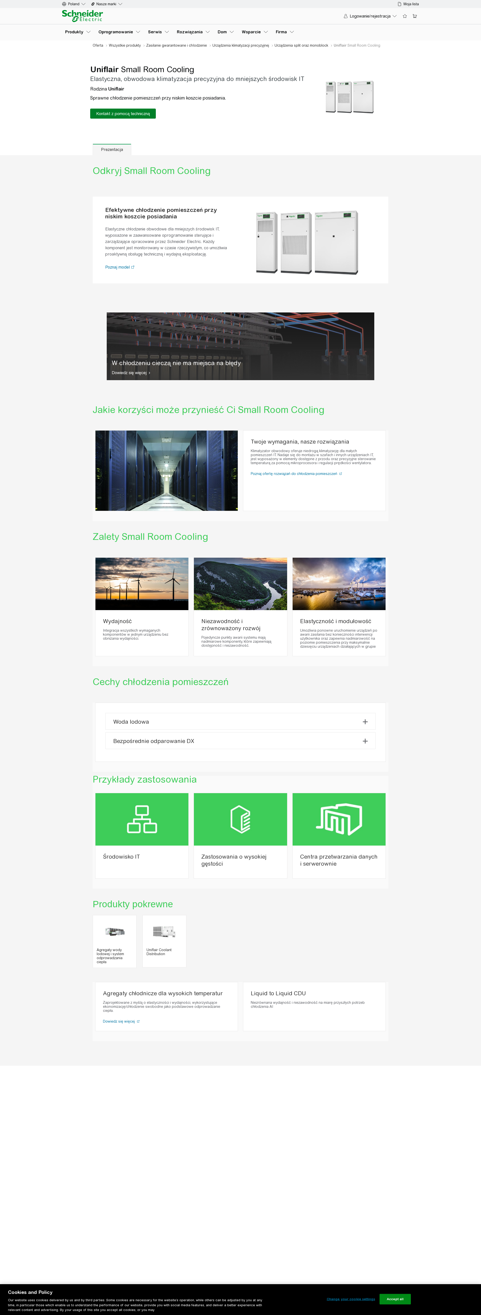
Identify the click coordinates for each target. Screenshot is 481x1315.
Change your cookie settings (351, 1299)
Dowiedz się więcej (129, 372)
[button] (133, 267)
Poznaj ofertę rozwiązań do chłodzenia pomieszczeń (294, 474)
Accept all (395, 1299)
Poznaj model (118, 267)
